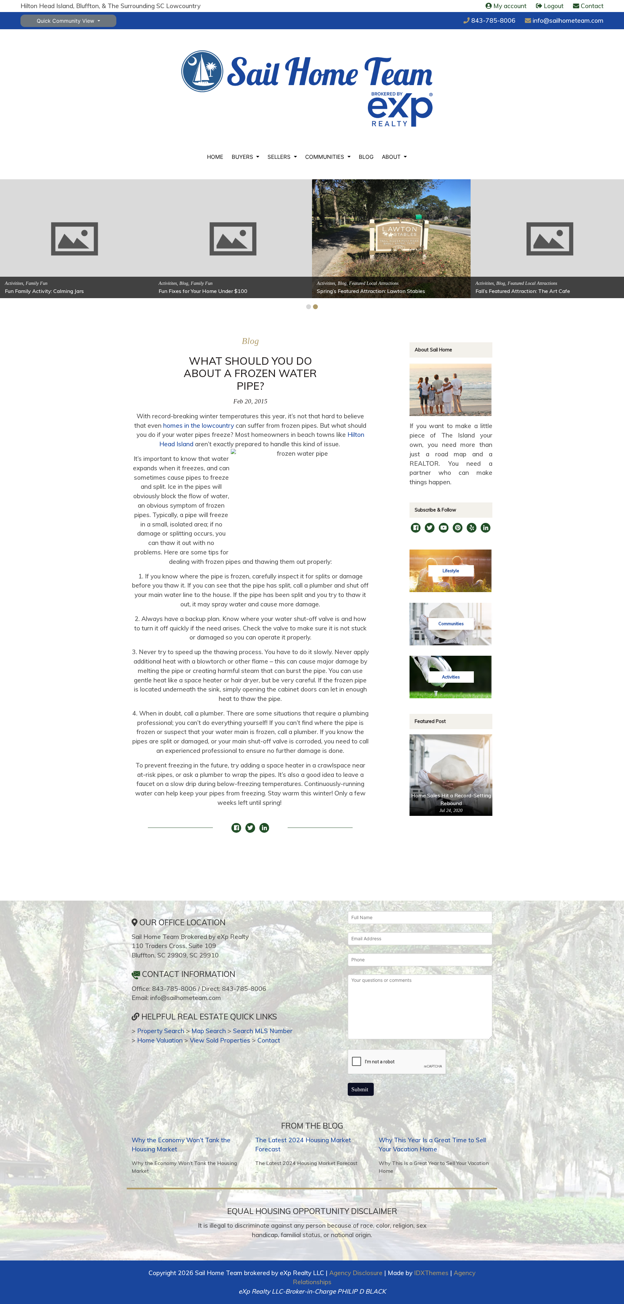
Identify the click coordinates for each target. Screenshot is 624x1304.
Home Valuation (160, 1040)
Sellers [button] (279, 157)
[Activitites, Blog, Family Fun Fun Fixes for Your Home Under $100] (233, 238)
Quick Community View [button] (66, 21)
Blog (366, 157)
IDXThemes (431, 1273)
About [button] (392, 157)
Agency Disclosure (356, 1273)
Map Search (208, 1031)
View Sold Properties (220, 1040)
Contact (268, 1040)
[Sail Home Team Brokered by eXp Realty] (307, 89)
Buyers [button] (243, 157)
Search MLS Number (262, 1031)
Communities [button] (325, 157)
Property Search (160, 1031)
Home (215, 157)
